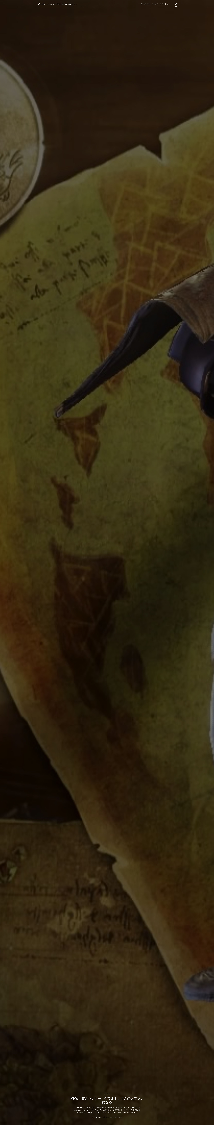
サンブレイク (145, 4)
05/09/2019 (98, 1117)
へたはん (41, 4)
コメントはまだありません (114, 1117)
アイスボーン (164, 4)
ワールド (155, 4)
